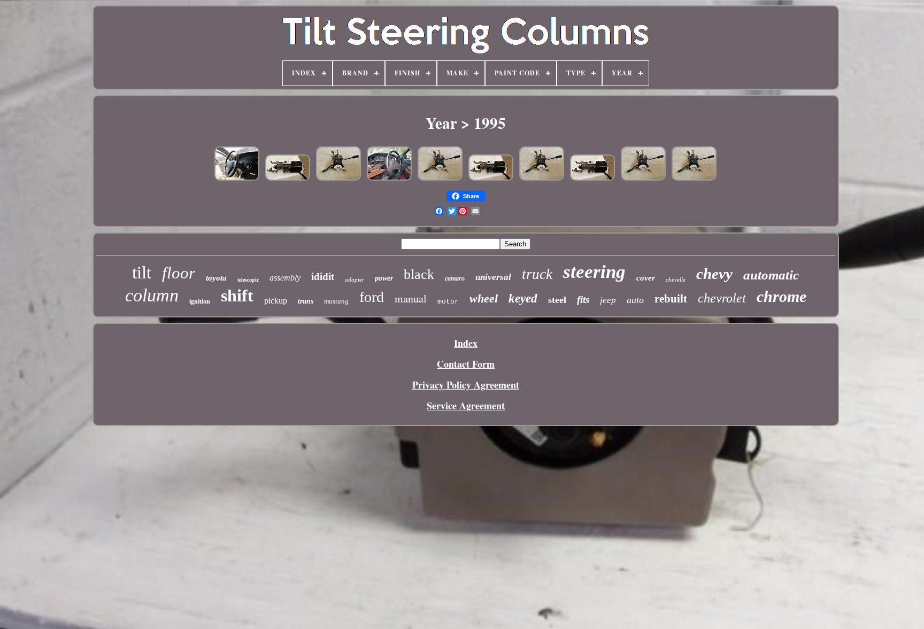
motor (448, 302)
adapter (354, 279)
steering (594, 271)
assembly (285, 277)
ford (371, 297)
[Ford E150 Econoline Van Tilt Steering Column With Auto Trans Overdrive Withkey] (389, 178)
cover (645, 278)
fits (583, 299)
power (384, 278)
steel (557, 299)
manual (411, 298)
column (152, 295)
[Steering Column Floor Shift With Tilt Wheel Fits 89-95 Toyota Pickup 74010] (237, 178)
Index (466, 343)
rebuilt (670, 298)
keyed (523, 298)
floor (178, 272)
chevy (714, 273)
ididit (322, 276)
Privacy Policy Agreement (465, 385)
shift (237, 295)
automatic (771, 275)
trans (305, 301)
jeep (608, 300)
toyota (216, 278)
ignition (199, 301)
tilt (141, 272)
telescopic (248, 280)
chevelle (676, 279)
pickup (275, 300)
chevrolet (722, 298)
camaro (455, 278)
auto (635, 299)
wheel (483, 298)
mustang (336, 301)
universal (493, 277)
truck (537, 274)
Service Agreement (466, 406)
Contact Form (466, 364)
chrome (781, 296)
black (419, 274)
